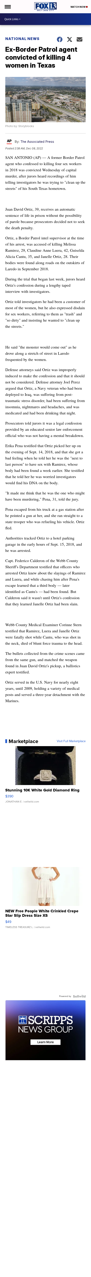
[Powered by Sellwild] (79, 996)
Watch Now (78, 7)
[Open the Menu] (7, 6)
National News (22, 38)
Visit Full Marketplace (71, 741)
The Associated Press (37, 141)
